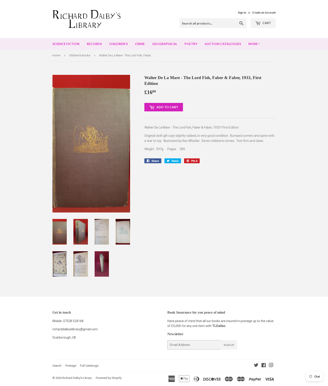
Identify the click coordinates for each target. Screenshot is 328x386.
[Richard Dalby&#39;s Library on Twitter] (256, 366)
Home (56, 55)
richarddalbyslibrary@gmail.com (75, 329)
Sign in (242, 12)
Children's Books (79, 55)
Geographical (164, 44)
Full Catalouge (89, 365)
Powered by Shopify (109, 378)
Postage (70, 365)
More (253, 44)
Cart (266, 23)
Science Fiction (65, 44)
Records (94, 44)
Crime (140, 44)
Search (56, 365)
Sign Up (229, 345)
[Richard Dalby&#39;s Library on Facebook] (263, 366)
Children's (118, 44)
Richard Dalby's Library (77, 378)
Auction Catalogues (223, 44)
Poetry (191, 44)
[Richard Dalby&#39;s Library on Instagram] (271, 366)
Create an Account (264, 12)
